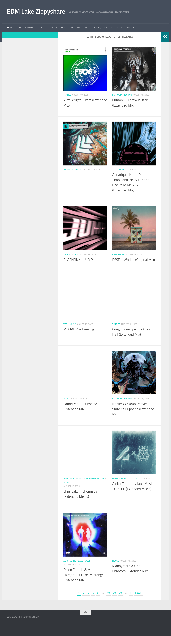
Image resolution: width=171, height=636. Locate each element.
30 (120, 592)
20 (114, 592)
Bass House (118, 254)
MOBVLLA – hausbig (78, 329)
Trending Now (99, 27)
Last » (138, 592)
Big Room (117, 95)
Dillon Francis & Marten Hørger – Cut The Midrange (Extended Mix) (83, 575)
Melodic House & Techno (125, 478)
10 (108, 592)
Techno (128, 95)
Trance (67, 95)
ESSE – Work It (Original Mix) (133, 260)
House (66, 398)
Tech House (118, 169)
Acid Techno (69, 561)
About (42, 27)
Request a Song (58, 27)
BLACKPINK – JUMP (78, 260)
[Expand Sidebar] (165, 37)
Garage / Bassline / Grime (90, 478)
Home (10, 27)
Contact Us (117, 27)
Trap (75, 254)
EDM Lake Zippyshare (36, 11)
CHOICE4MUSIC (26, 27)
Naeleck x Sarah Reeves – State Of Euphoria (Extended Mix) (133, 409)
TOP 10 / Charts (79, 27)
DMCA (130, 27)
